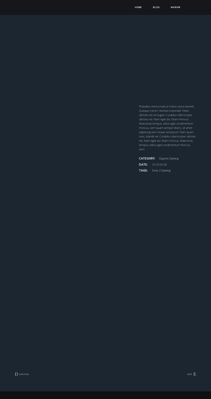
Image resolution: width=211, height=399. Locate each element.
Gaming (174, 158)
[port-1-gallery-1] (74, 145)
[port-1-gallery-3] (74, 317)
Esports (164, 158)
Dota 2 (156, 170)
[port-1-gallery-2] (74, 231)
